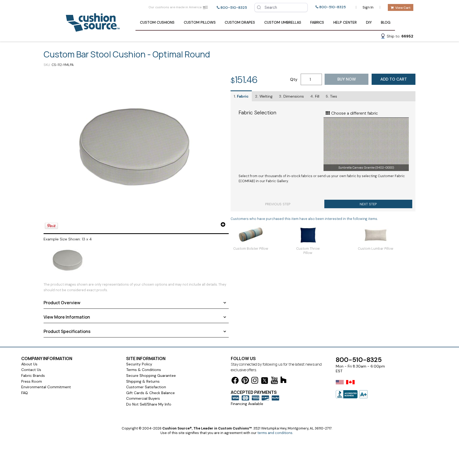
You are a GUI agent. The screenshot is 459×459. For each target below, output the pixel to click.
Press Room (31, 381)
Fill (314, 96)
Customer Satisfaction (146, 387)
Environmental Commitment (46, 387)
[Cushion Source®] (92, 29)
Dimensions (291, 96)
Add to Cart (393, 79)
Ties (331, 96)
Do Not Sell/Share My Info (148, 404)
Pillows (200, 22)
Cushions (157, 22)
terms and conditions (274, 433)
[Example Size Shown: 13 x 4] (136, 151)
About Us (29, 364)
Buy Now (346, 79)
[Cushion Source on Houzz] (283, 381)
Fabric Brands (33, 375)
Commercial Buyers (143, 398)
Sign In (368, 7)
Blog (385, 22)
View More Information (67, 317)
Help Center (345, 22)
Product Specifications (67, 331)
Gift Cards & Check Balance (150, 392)
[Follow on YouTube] (274, 381)
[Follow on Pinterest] (245, 381)
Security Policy (139, 364)
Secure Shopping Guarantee (151, 375)
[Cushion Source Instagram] (254, 381)
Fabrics (317, 22)
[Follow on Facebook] (235, 381)
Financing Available (247, 403)
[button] (396, 37)
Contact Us (31, 369)
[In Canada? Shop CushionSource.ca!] (350, 385)
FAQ (24, 392)
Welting (264, 96)
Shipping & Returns (143, 381)
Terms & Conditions (143, 369)
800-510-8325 (233, 7)
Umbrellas (282, 22)
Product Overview (62, 303)
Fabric (241, 96)
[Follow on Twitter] (265, 381)
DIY (369, 22)
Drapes (240, 22)
